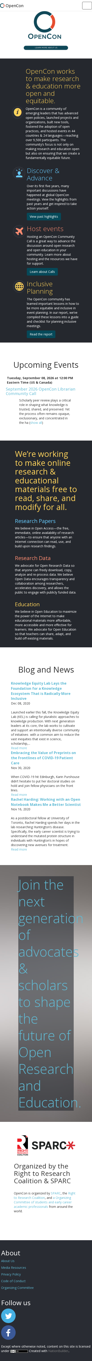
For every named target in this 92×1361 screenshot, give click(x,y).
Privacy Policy (11, 1274)
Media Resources (13, 1267)
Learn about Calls (42, 272)
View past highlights (44, 216)
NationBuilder (58, 1351)
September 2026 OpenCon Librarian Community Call (40, 391)
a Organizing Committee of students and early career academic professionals (43, 1202)
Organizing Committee (17, 1288)
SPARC (56, 1193)
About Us (8, 1261)
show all (36, 422)
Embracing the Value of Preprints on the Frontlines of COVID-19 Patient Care (43, 757)
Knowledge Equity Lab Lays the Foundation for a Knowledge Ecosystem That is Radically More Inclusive (41, 691)
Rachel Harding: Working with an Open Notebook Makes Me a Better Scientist (46, 802)
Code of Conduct (13, 1281)
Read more (19, 748)
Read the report (41, 334)
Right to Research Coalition (44, 1195)
